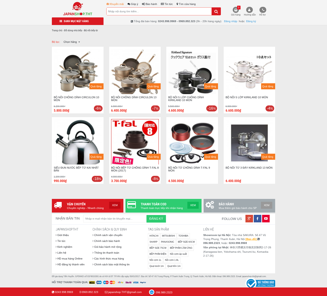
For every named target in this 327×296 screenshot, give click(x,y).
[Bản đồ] (251, 239)
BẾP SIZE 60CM (186, 242)
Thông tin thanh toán (106, 252)
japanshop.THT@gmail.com (125, 292)
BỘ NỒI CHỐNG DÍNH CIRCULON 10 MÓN (76, 99)
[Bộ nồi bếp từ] (77, 8)
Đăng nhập (230, 21)
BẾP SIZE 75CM (157, 248)
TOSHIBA (183, 235)
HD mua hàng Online (70, 258)
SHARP (153, 242)
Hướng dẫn (250, 14)
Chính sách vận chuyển (107, 235)
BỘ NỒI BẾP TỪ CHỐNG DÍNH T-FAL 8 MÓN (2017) (135, 169)
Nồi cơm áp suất (178, 254)
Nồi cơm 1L (155, 260)
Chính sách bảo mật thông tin (111, 264)
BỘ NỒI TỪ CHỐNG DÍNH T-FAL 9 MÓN (189, 169)
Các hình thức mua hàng (108, 258)
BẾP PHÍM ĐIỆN (157, 254)
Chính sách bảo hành (106, 240)
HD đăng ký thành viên (71, 264)
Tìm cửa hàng (187, 3)
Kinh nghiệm (64, 246)
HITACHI (153, 235)
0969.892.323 (90, 292)
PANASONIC (167, 242)
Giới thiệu (63, 235)
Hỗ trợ (262, 14)
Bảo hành (151, 3)
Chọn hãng (71, 41)
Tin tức (168, 3)
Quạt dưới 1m (156, 266)
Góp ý (134, 3)
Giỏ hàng (236, 11)
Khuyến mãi (116, 3)
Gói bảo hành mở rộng (107, 246)
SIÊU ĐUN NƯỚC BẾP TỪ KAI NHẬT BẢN (76, 169)
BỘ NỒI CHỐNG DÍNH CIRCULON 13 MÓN (133, 99)
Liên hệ (61, 252)
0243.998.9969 (64, 292)
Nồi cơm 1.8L (172, 260)
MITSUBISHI (168, 235)
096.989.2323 (163, 292)
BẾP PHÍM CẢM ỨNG (181, 248)
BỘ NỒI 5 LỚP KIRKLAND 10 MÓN (247, 97)
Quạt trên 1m (174, 266)
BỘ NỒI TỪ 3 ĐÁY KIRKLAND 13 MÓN (249, 167)
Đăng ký (251, 21)
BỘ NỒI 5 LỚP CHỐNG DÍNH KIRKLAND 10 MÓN (186, 99)
